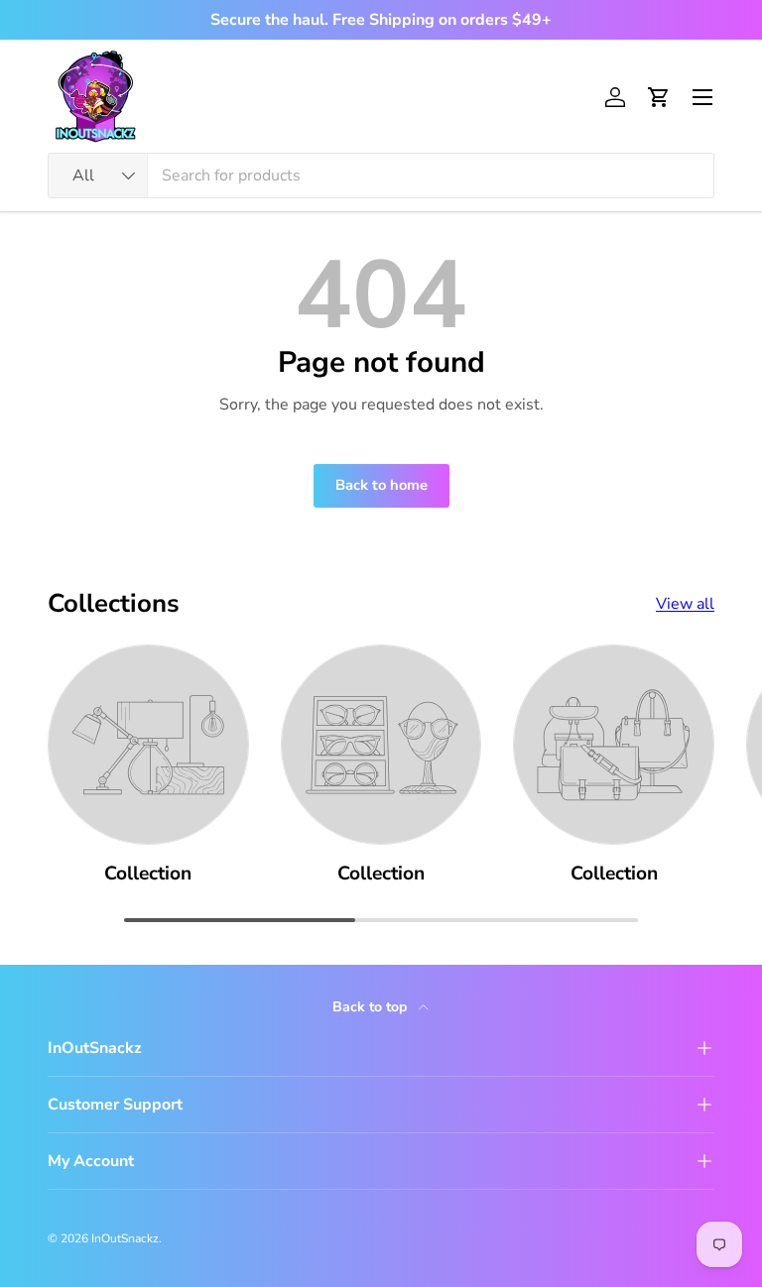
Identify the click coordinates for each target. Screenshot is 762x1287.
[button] (659, 97)
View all (685, 604)
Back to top (371, 1006)
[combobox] (381, 175)
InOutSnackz (125, 1238)
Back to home (381, 485)
